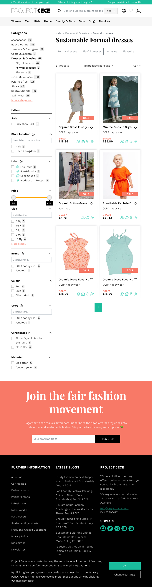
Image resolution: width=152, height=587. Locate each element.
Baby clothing (22, 44)
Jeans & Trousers (25, 77)
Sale (82, 21)
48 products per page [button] (97, 65)
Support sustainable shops (123, 2)
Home (48, 21)
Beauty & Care (65, 21)
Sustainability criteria (24, 523)
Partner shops (20, 490)
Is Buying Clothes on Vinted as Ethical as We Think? (74, 551)
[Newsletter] (131, 528)
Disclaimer (18, 543)
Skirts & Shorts (23, 91)
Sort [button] (135, 65)
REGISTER (108, 438)
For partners (19, 516)
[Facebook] (103, 528)
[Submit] (60, 11)
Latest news (19, 503)
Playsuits (23, 72)
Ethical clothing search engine (74, 2)
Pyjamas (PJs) (22, 81)
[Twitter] (110, 528)
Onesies (112, 51)
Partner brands (20, 497)
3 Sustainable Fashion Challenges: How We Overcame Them (75, 509)
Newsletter (18, 549)
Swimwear (20, 95)
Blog (92, 21)
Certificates (18, 483)
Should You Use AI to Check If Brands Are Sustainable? (74, 523)
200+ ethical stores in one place (28, 2)
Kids (37, 21)
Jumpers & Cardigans (27, 49)
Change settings (124, 574)
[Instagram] (117, 528)
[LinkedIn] (124, 528)
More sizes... (18, 243)
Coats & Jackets (23, 53)
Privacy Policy (19, 536)
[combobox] (80, 11)
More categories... (21, 100)
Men (27, 21)
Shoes (17, 86)
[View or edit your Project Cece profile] (138, 10)
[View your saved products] (131, 10)
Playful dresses (27, 63)
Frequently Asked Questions (29, 529)
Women (16, 21)
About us (104, 21)
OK (124, 566)
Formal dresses (28, 67)
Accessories (21, 40)
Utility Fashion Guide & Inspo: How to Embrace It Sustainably (75, 481)
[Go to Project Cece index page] (30, 11)
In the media (19, 510)
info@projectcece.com (114, 508)
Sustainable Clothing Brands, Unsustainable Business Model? (74, 537)
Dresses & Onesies (26, 58)
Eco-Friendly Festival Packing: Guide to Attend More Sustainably (74, 495)
